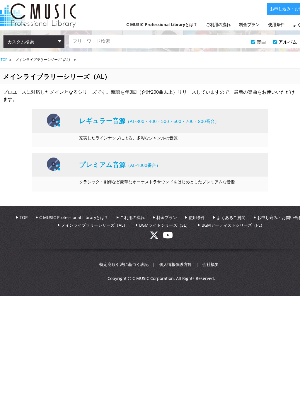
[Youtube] (168, 237)
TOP (4, 59)
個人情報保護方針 (175, 264)
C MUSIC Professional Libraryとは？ (161, 24)
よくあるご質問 (231, 217)
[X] (156, 237)
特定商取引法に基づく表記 (124, 264)
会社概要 (210, 264)
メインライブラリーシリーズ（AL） (94, 225)
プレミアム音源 (102, 164)
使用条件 (276, 24)
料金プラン (249, 24)
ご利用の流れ (218, 24)
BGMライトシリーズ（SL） (164, 225)
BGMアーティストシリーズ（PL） (233, 225)
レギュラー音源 (102, 120)
